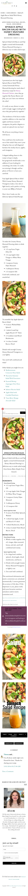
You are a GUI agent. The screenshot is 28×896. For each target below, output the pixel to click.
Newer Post (9, 743)
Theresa (6, 754)
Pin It (15, 734)
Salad (9, 24)
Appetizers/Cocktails (10, 22)
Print (23, 412)
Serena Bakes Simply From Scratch (15, 885)
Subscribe (14, 863)
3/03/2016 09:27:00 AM (12, 766)
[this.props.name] (12, 6)
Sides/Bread (11, 12)
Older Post (19, 743)
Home (3, 12)
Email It (21, 734)
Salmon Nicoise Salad (13, 389)
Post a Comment (8, 771)
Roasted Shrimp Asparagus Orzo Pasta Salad (13, 384)
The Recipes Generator (16, 627)
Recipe (22, 22)
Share (10, 734)
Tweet (5, 734)
